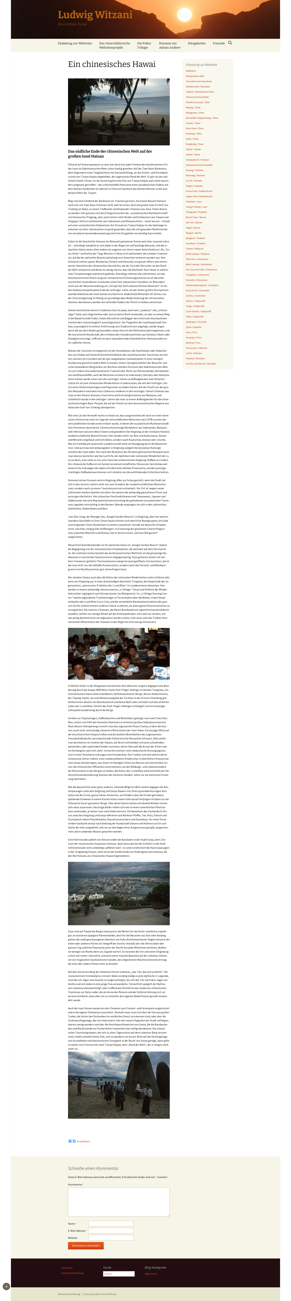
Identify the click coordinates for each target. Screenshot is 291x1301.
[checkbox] (6, 1286)
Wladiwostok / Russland (198, 86)
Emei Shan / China (194, 128)
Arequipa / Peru (194, 337)
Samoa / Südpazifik (195, 300)
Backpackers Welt (195, 76)
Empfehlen (83, 1141)
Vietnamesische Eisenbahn (199, 164)
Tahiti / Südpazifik (195, 316)
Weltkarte (191, 70)
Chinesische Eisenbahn (197, 96)
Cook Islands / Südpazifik (198, 311)
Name (72, 1223)
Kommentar (76, 1184)
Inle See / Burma (194, 222)
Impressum (67, 1267)
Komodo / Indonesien (196, 279)
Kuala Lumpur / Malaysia (198, 253)
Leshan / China (193, 123)
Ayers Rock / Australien (197, 290)
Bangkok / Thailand (195, 238)
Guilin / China (192, 138)
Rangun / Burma (194, 232)
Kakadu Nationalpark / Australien (202, 285)
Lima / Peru (191, 332)
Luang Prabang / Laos (196, 206)
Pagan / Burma (193, 227)
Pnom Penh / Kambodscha (199, 191)
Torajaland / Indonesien (197, 274)
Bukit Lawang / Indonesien (199, 264)
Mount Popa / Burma (196, 217)
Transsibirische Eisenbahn (199, 81)
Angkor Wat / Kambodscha (199, 196)
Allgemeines (151, 1273)
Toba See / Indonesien (197, 259)
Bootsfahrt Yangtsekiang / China (202, 117)
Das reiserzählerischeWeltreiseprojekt (114, 45)
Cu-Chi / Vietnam (194, 180)
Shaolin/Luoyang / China (198, 102)
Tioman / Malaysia (195, 248)
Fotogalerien (197, 43)
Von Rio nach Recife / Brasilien (201, 363)
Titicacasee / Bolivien (196, 347)
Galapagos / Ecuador (196, 321)
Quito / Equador (194, 327)
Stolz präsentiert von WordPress (100, 1294)
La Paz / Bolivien (194, 353)
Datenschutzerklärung (72, 1273)
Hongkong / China (194, 144)
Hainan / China (193, 154)
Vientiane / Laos (194, 201)
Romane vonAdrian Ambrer (170, 45)
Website (72, 1237)
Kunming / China (194, 133)
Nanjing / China (193, 107)
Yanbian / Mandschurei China (200, 91)
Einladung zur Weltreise (75, 43)
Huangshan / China (195, 112)
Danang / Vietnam (194, 170)
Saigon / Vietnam (194, 185)
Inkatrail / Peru (193, 342)
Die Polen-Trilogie (144, 45)
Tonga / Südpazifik (195, 306)
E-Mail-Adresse (77, 1230)
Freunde (219, 43)
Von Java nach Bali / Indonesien (201, 269)
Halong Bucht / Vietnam (197, 159)
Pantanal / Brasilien (195, 358)
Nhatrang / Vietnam (195, 175)
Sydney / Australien (195, 295)
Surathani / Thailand (195, 243)
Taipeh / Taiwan (193, 149)
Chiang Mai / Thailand (196, 212)
